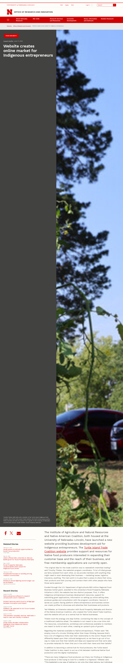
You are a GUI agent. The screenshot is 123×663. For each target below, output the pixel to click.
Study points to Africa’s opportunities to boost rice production (18, 550)
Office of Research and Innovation (33, 12)
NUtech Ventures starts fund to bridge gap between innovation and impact (18, 602)
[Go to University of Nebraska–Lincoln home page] (9, 12)
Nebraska (9, 26)
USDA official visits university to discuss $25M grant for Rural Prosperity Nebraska (18, 559)
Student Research (107, 19)
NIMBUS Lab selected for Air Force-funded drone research (18, 609)
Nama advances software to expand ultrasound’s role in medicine (16, 597)
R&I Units (36, 19)
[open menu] (10, 20)
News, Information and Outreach (90, 20)
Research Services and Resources (56, 20)
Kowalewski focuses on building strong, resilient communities (17, 574)
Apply (67, 5)
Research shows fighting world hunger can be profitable (18, 581)
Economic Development (71, 20)
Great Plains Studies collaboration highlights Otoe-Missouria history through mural (15, 624)
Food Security (11, 35)
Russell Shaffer (8, 41)
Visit (61, 5)
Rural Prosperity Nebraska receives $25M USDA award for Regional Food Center (14, 566)
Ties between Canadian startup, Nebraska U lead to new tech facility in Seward (19, 616)
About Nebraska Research (21, 20)
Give (72, 5)
